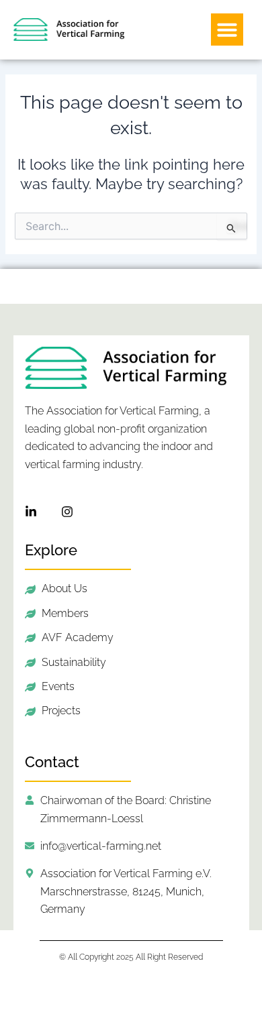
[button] (227, 29)
